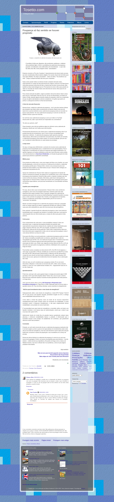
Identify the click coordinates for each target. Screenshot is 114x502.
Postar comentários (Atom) (33, 443)
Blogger (83, 488)
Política (89, 363)
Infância (82, 361)
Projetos (54, 22)
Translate (83, 383)
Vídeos (80, 366)
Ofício (89, 358)
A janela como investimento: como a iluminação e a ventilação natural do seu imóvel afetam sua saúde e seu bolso (76, 473)
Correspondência (82, 369)
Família (75, 360)
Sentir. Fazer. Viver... (34, 466)
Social (90, 368)
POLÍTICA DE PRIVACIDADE (29, 484)
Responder (29, 386)
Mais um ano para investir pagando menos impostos (53, 353)
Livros (87, 22)
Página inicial (46, 440)
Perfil (46, 22)
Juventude (75, 363)
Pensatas (85, 360)
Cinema (90, 365)
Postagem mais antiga (61, 440)
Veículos (74, 365)
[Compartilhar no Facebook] (52, 366)
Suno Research (38, 368)
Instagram (85, 368)
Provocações (77, 358)
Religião (80, 365)
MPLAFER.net (63, 450)
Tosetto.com (33, 10)
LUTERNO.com (64, 460)
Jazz (90, 369)
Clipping (79, 368)
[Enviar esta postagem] (45, 366)
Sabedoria (85, 366)
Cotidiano (76, 353)
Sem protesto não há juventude (59, 354)
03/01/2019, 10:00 (38, 377)
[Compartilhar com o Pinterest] (54, 366)
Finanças (31, 368)
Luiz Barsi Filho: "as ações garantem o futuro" (40, 450)
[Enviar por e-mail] (48, 366)
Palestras (70, 22)
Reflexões (87, 355)
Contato (25, 22)
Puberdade (75, 366)
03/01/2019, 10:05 (43, 392)
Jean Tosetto (33, 392)
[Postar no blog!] (49, 366)
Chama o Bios (30, 377)
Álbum (79, 22)
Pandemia (83, 363)
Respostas (30, 389)
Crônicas (88, 353)
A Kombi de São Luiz (34, 458)
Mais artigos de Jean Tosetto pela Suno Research (54, 356)
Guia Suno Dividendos (42, 154)
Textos (62, 22)
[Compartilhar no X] (51, 366)
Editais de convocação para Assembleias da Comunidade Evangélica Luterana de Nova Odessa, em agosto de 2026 (76, 463)
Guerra (87, 369)
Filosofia (89, 361)
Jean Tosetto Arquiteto (66, 470)
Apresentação (36, 22)
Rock (85, 365)
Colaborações (75, 369)
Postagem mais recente (30, 440)
